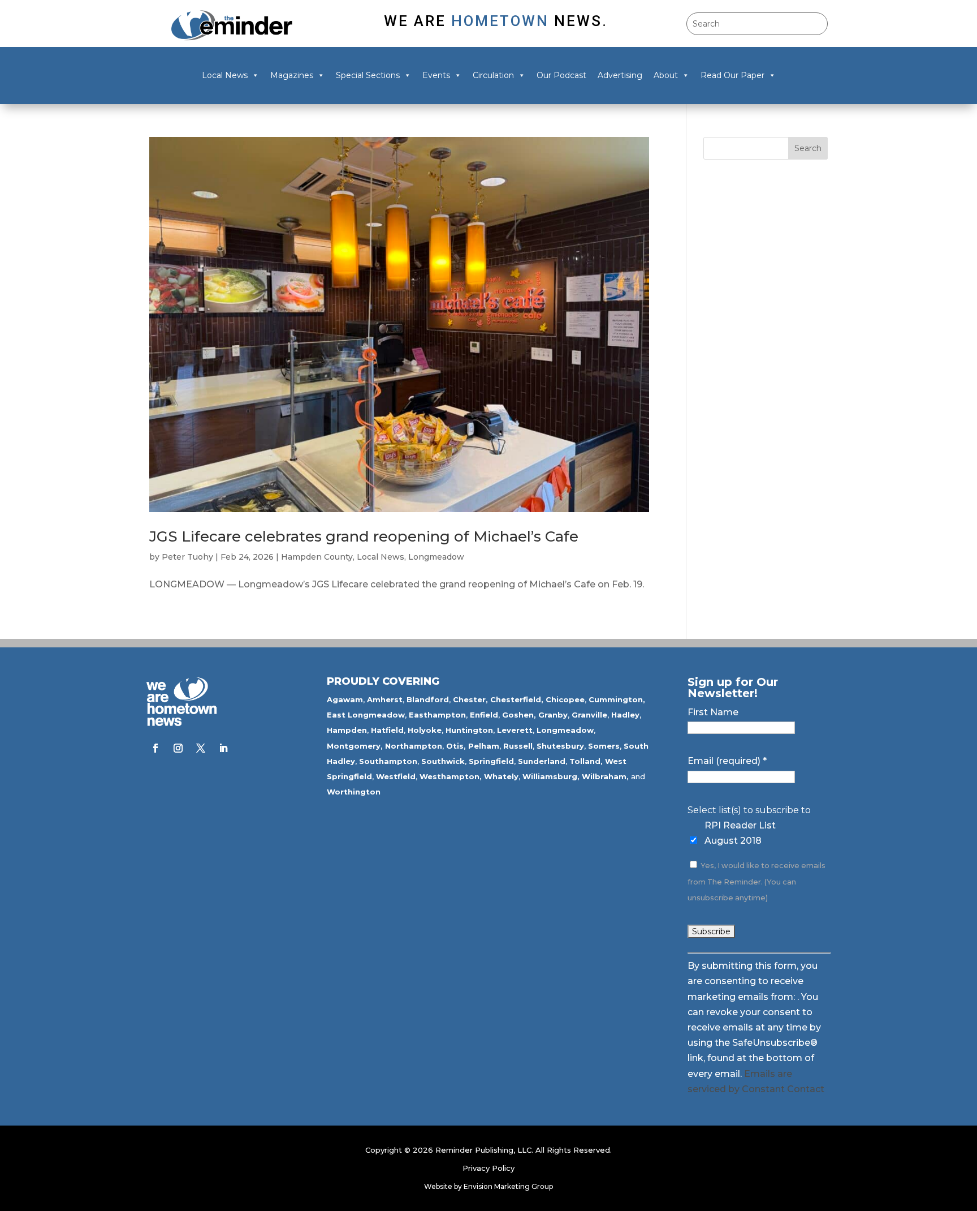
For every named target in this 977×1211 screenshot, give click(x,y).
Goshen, (519, 714)
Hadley (625, 714)
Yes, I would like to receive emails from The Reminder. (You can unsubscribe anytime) (756, 881)
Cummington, (617, 699)
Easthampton (437, 714)
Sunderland (541, 761)
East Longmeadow (366, 714)
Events (436, 75)
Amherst (385, 699)
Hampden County (317, 557)
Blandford (428, 699)
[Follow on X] (201, 748)
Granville (589, 714)
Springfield (491, 761)
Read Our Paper (732, 75)
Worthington (354, 791)
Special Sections (368, 75)
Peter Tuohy (187, 557)
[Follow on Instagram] (178, 748)
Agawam (345, 699)
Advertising (620, 75)
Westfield (396, 776)
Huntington (469, 730)
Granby (553, 714)
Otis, (456, 745)
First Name (713, 712)
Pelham (483, 745)
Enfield (484, 714)
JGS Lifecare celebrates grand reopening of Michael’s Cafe (363, 536)
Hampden (347, 730)
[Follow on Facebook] (155, 748)
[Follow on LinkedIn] (223, 748)
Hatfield (387, 730)
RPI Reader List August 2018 (740, 833)
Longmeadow (436, 557)
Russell (518, 745)
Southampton (388, 761)
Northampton (413, 745)
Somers (604, 745)
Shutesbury (560, 745)
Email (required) (727, 760)
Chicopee (565, 699)
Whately (501, 776)
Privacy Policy (488, 1168)
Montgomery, (355, 745)
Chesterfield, (516, 699)
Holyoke (425, 730)
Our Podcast (561, 75)
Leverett (515, 730)
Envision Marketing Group (508, 1186)
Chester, (470, 699)
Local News (225, 75)
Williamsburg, (551, 776)
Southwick (443, 761)
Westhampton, (451, 776)
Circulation (493, 75)
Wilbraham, (605, 776)
